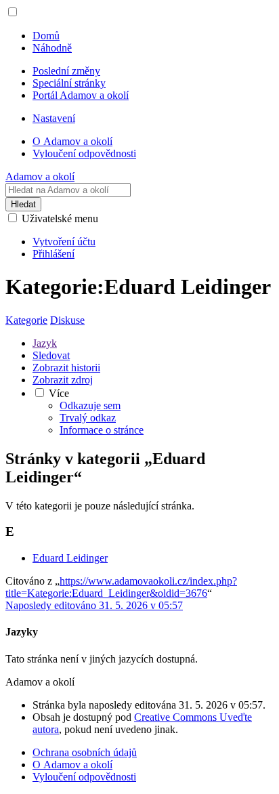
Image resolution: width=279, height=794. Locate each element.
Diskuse (67, 320)
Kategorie (26, 320)
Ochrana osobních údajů (85, 752)
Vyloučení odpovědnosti (84, 776)
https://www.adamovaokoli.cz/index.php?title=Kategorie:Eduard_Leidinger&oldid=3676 (121, 587)
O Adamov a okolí (72, 764)
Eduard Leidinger (70, 558)
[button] (12, 11)
